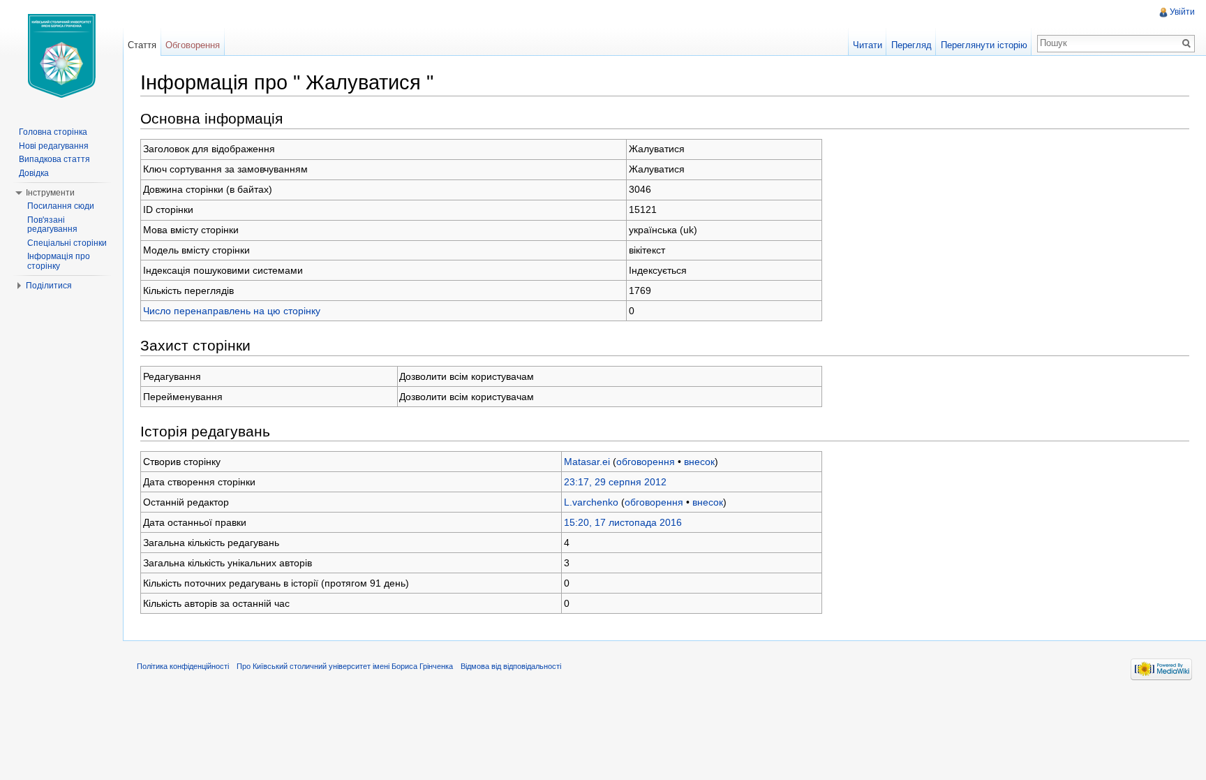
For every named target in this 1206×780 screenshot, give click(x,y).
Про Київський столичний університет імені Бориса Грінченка (345, 666)
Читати (867, 45)
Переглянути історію (984, 45)
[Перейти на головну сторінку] (61, 56)
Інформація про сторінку (58, 261)
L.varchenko (591, 502)
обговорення (645, 461)
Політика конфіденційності (183, 666)
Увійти (1182, 12)
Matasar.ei (587, 461)
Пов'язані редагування (52, 225)
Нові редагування (54, 146)
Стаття (142, 45)
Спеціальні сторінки (67, 243)
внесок (699, 461)
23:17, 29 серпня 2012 (615, 481)
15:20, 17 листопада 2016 (623, 522)
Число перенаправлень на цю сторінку (231, 310)
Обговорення (192, 45)
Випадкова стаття (54, 159)
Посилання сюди (60, 206)
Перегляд (911, 45)
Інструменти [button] (50, 193)
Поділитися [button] (49, 285)
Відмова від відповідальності (511, 666)
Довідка (34, 173)
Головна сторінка (53, 132)
